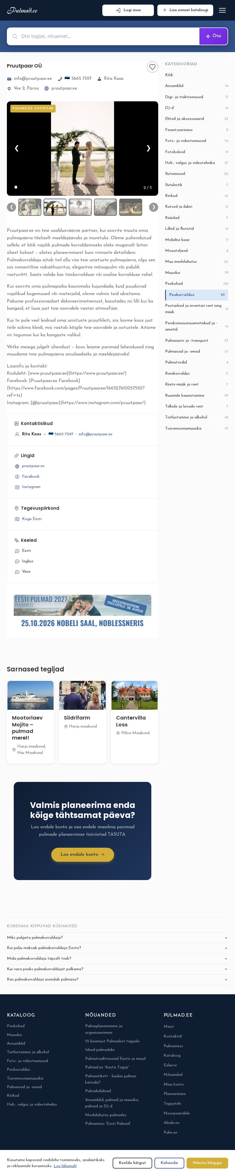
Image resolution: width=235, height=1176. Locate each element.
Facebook (31, 477)
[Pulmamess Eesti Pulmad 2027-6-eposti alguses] (82, 612)
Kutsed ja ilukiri (196, 207)
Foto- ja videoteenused (196, 141)
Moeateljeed (196, 251)
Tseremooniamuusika (196, 428)
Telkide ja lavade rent (196, 406)
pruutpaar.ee (64, 88)
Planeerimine (175, 1094)
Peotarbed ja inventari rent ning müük (196, 309)
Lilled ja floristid (196, 229)
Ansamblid (196, 86)
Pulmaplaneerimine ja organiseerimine (103, 1029)
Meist (169, 1027)
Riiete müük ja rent (196, 384)
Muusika (196, 273)
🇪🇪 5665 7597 (77, 79)
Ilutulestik (196, 185)
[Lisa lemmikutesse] (152, 67)
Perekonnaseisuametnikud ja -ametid (196, 326)
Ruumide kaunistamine (196, 396)
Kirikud (196, 196)
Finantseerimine (196, 130)
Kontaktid (173, 1036)
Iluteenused (196, 174)
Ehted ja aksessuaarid (196, 119)
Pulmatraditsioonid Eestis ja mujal (115, 1059)
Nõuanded (173, 1075)
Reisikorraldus (196, 373)
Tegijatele (172, 1104)
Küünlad (196, 218)
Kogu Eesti (32, 519)
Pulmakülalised (98, 1091)
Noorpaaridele (177, 1113)
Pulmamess (173, 1046)
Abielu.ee (171, 1123)
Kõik (169, 75)
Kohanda (169, 1163)
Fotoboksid (196, 152)
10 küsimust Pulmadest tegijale (112, 1041)
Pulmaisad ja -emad (196, 351)
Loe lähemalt (65, 1166)
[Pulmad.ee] (23, 10)
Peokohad (196, 284)
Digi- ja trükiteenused (196, 97)
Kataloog (172, 1056)
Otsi (217, 36)
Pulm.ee (170, 1132)
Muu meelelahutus (196, 262)
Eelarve (170, 1065)
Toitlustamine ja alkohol (196, 417)
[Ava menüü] (222, 10)
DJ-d (196, 108)
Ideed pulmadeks (100, 1050)
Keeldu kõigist (132, 1163)
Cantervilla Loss (131, 721)
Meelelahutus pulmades (105, 1115)
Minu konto (174, 1084)
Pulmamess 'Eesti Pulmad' (108, 1124)
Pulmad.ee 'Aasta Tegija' (107, 1067)
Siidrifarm (77, 717)
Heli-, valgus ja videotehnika (196, 163)
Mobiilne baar (196, 240)
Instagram (31, 487)
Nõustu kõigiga (207, 1163)
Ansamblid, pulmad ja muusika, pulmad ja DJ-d (112, 1103)
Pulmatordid (196, 362)
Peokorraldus (197, 295)
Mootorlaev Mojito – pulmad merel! (27, 727)
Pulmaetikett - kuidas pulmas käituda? (110, 1079)
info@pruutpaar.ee (33, 79)
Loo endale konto (79, 854)
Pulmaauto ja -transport (196, 341)
